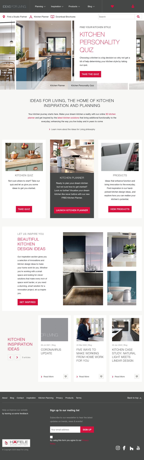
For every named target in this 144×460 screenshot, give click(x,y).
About (4, 398)
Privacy (59, 398)
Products (73, 6)
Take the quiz (90, 74)
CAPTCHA (54, 447)
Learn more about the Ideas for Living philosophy (73, 129)
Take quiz (24, 209)
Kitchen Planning (45, 398)
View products (120, 209)
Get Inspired (28, 302)
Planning (39, 6)
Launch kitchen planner (72, 210)
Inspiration (56, 6)
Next (17, 357)
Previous (10, 357)
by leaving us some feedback (15, 413)
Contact (20, 398)
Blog (90, 6)
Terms (78, 398)
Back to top (133, 397)
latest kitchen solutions (68, 117)
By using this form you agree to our (69, 442)
